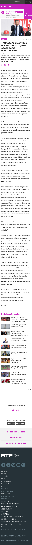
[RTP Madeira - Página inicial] (10, 6)
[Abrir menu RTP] (16, 1)
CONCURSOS (5, 494)
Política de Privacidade (7, 535)
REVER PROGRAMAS (7, 491)
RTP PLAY (4, 486)
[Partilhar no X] (5, 65)
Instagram (13, 465)
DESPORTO (4, 474)
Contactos (5, 499)
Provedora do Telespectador (11, 504)
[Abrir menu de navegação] (30, 6)
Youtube (18, 465)
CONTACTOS (5, 501)
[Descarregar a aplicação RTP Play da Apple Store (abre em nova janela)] (11, 423)
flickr (23, 465)
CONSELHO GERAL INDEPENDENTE (12, 517)
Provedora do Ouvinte (9, 506)
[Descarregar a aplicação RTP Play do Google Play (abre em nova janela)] (20, 423)
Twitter (8, 465)
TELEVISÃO (4, 476)
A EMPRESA (5, 514)
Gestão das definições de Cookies (13, 529)
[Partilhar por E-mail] (8, 65)
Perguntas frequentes (9, 496)
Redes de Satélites (16, 431)
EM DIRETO (4, 489)
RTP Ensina (5, 484)
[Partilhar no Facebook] (1, 65)
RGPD (3, 527)
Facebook (3, 465)
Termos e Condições (7, 537)
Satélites (4, 511)
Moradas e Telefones (16, 443)
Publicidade (17, 537)
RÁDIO (3, 479)
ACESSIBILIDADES (6, 509)
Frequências (16, 437)
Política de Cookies (21, 535)
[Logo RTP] (10, 455)
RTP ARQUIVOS (5, 481)
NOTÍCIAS (4, 471)
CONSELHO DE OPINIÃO (8, 519)
